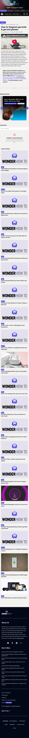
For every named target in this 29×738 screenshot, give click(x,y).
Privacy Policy (5, 695)
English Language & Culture (14, 7)
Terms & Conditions (6, 692)
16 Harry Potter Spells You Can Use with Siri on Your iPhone (13, 662)
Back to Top (5, 711)
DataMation (12, 724)
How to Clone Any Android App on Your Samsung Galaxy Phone (14, 658)
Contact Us (4, 697)
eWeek (6, 724)
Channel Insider (20, 724)
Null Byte (23, 10)
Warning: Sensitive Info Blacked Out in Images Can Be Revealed (14, 684)
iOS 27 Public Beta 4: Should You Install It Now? (14, 598)
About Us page (20, 638)
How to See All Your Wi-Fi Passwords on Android (12, 651)
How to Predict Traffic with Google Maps (11, 665)
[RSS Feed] (21, 643)
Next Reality (17, 10)
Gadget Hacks (10, 10)
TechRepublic (22, 721)
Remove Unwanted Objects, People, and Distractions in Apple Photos (14, 655)
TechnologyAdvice (13, 721)
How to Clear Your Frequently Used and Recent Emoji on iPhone (14, 676)
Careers (6, 702)
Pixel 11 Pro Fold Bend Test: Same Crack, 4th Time (14, 393)
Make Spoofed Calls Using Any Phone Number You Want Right (14, 680)
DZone (14, 728)
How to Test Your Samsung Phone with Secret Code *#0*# (13, 672)
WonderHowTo (3, 10)
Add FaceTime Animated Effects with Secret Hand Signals (13, 669)
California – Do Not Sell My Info (9, 700)
